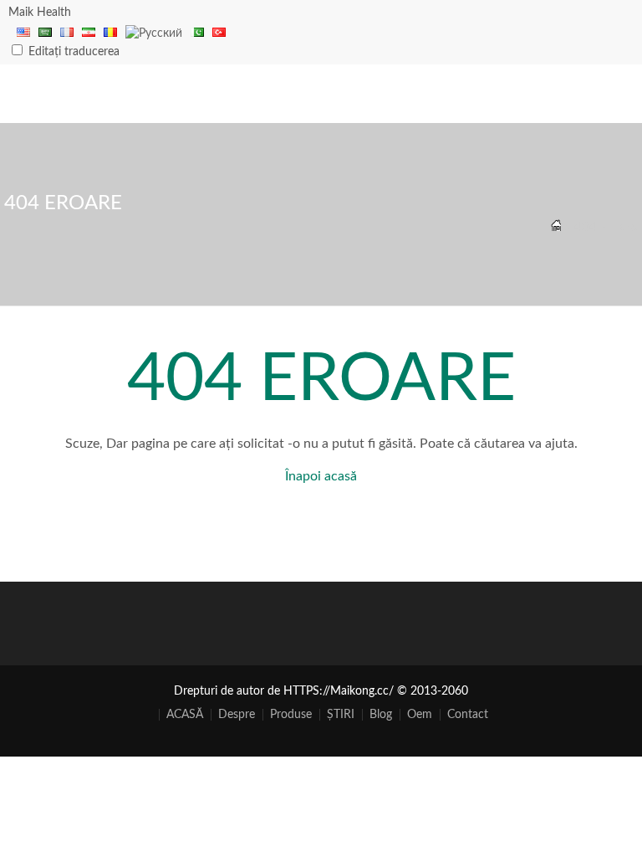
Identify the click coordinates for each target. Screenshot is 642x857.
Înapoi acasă (321, 476)
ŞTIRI (340, 715)
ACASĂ (184, 715)
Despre (236, 715)
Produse (291, 715)
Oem (419, 715)
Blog (380, 715)
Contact (467, 715)
